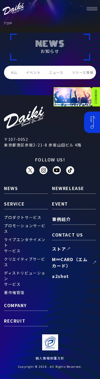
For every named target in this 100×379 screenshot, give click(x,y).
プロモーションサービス (25, 228)
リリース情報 (83, 72)
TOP (8, 23)
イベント (33, 72)
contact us (67, 234)
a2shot (60, 276)
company (15, 305)
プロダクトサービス (22, 217)
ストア (59, 249)
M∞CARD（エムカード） (69, 262)
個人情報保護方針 (50, 358)
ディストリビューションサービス (24, 278)
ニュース (56, 72)
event (60, 203)
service (14, 203)
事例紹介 (61, 219)
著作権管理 (14, 292)
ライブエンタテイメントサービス (25, 245)
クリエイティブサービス (24, 261)
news (11, 188)
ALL (14, 72)
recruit (14, 321)
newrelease (68, 188)
